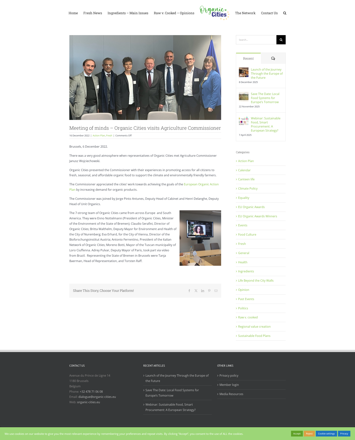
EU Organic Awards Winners (257, 216)
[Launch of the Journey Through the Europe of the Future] (243, 70)
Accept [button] (297, 433)
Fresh (109, 135)
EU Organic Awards (251, 207)
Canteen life (246, 179)
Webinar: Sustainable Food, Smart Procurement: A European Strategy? (265, 124)
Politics (243, 308)
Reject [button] (309, 433)
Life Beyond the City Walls (256, 280)
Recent (248, 58)
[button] (279, 13)
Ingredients (246, 271)
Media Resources (231, 394)
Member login (229, 385)
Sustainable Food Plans (254, 336)
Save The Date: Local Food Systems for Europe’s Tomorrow (265, 98)
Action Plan (99, 135)
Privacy (344, 433)
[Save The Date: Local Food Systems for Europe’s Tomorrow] (243, 94)
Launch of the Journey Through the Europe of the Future (267, 73)
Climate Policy (248, 188)
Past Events (246, 299)
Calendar (244, 170)
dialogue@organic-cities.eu (97, 397)
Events (242, 225)
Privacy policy (228, 375)
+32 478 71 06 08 (91, 392)
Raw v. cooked (248, 317)
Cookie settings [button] (326, 433)
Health (242, 262)
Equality (243, 198)
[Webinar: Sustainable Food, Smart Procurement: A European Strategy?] (243, 119)
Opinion (243, 290)
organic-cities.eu (88, 402)
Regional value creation (254, 327)
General (243, 253)
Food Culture (247, 234)
